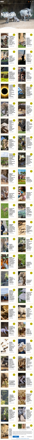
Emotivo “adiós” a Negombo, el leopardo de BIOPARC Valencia (11, 247)
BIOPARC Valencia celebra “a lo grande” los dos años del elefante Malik (29, 331)
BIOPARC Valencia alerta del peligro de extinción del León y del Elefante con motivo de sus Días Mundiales (12, 75)
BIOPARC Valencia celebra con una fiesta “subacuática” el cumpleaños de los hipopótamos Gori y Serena (29, 211)
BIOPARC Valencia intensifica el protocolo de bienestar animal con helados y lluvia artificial (29, 41)
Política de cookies (18, 438)
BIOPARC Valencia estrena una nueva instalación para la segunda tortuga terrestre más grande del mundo (11, 125)
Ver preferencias (29, 436)
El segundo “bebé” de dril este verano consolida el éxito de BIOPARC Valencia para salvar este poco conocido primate (12, 40)
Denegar (23, 436)
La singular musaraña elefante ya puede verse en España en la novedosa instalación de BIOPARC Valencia (12, 313)
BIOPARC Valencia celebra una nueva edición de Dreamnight (29, 179)
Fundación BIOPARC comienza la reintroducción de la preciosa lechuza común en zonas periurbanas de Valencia (12, 228)
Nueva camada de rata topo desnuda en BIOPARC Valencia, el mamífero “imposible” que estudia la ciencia (29, 398)
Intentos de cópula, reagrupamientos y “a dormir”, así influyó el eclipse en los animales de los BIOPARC (29, 58)
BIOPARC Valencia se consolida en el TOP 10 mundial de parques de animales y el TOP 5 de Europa (12, 143)
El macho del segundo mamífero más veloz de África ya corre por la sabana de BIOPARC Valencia (12, 212)
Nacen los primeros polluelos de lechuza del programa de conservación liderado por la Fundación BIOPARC (29, 347)
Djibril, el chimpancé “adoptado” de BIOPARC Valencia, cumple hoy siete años (12, 280)
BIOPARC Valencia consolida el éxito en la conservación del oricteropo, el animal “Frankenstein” (29, 381)
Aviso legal (27, 438)
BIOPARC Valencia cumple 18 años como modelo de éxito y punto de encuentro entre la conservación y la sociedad (12, 363)
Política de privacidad (23, 438)
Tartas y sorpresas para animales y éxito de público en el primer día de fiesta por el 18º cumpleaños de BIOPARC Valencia (29, 363)
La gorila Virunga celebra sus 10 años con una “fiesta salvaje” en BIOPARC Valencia (12, 59)
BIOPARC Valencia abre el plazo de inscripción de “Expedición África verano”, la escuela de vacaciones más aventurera (12, 261)
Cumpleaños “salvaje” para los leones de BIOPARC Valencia (29, 264)
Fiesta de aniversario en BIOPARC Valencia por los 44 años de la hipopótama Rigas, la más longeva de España (29, 109)
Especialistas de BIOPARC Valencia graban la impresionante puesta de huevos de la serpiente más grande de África (29, 160)
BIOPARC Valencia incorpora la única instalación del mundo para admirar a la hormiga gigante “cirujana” (12, 346)
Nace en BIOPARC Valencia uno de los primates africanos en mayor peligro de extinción (29, 75)
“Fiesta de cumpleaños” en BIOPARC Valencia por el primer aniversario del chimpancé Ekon (12, 398)
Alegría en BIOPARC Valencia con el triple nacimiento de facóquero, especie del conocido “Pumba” (12, 177)
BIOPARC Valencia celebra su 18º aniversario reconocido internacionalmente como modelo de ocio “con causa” (29, 414)
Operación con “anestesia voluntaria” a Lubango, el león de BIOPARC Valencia (29, 195)
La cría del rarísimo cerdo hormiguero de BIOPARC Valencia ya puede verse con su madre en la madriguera (12, 330)
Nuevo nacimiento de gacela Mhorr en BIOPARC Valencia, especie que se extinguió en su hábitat (29, 229)
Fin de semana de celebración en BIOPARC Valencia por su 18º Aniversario (12, 382)
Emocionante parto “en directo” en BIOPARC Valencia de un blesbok (12, 196)
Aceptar (16, 436)
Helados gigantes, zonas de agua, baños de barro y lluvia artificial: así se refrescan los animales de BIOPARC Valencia (29, 126)
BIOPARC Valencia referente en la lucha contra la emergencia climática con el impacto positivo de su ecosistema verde (12, 414)
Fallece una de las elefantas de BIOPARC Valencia (29, 281)
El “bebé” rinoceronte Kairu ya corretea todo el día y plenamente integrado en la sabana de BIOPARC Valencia (29, 312)
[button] (32, 429)
